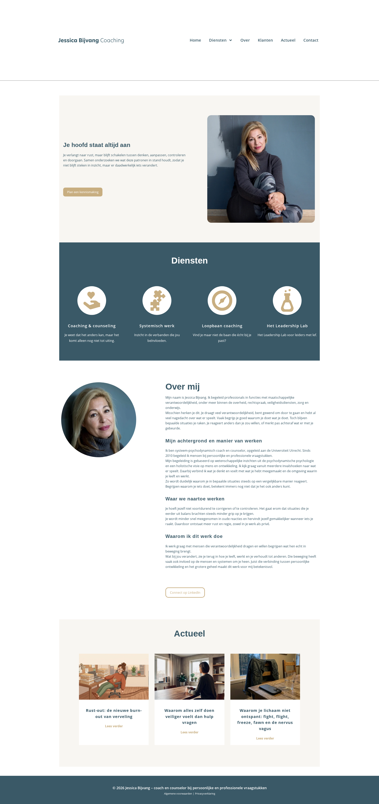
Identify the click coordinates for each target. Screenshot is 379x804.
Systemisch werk (156, 325)
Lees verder (114, 726)
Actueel (288, 40)
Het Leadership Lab (287, 325)
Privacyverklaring (205, 793)
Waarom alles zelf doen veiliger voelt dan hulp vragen (189, 716)
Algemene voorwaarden (178, 793)
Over (245, 40)
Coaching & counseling (92, 325)
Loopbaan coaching (222, 325)
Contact (310, 40)
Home (195, 40)
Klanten (265, 40)
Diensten (218, 40)
